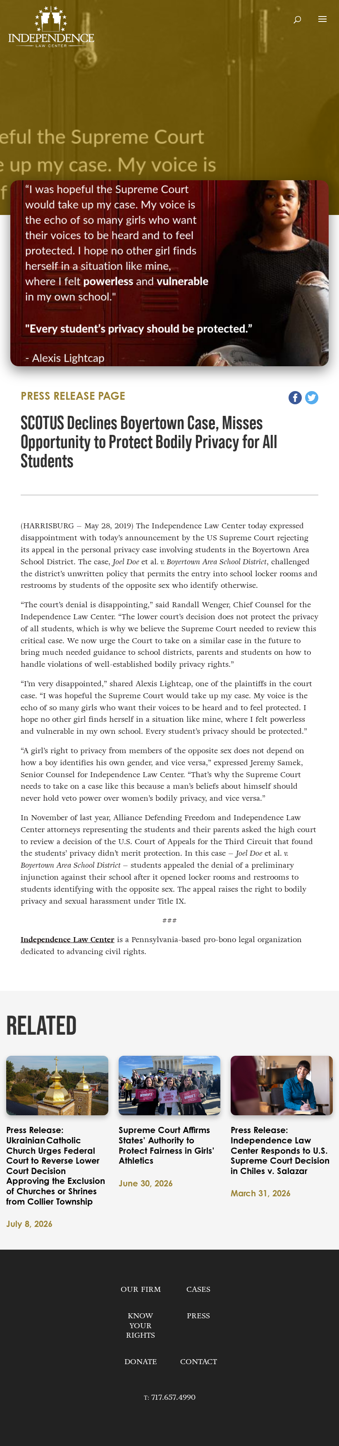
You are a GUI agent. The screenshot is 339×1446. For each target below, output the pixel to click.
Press (198, 1315)
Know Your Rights (140, 1325)
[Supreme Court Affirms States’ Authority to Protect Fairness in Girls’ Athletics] (170, 1085)
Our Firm (141, 1289)
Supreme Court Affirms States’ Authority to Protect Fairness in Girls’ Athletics (167, 1145)
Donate (140, 1361)
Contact (198, 1361)
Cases (198, 1289)
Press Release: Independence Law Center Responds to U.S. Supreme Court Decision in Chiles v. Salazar (280, 1150)
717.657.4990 (173, 1397)
